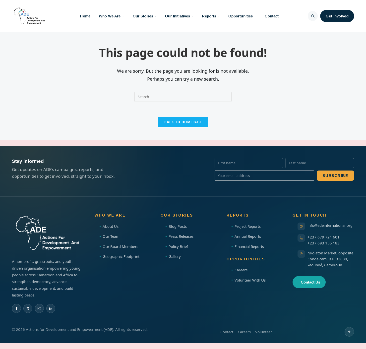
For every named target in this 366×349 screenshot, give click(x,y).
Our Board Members (120, 246)
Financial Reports (249, 246)
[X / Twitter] (27, 308)
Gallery (175, 256)
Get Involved (337, 16)
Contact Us (310, 282)
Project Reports (248, 226)
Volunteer (263, 331)
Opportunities (240, 16)
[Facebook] (16, 308)
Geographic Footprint (121, 256)
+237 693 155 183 (323, 242)
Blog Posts (178, 226)
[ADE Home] (29, 16)
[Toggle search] (313, 16)
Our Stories (143, 16)
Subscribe (335, 176)
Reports (209, 16)
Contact (272, 16)
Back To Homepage (183, 122)
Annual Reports (248, 236)
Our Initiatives (177, 16)
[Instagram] (39, 308)
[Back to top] (349, 332)
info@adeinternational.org (330, 225)
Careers (241, 269)
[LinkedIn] (50, 308)
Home (85, 16)
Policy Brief (178, 246)
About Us (111, 226)
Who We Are (110, 16)
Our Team (111, 236)
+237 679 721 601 (323, 236)
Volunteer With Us (250, 280)
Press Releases (181, 236)
